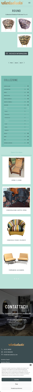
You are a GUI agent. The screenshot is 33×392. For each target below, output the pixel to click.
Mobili (15, 92)
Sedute (15, 108)
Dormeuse (15, 114)
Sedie (15, 127)
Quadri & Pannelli (15, 101)
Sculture (15, 105)
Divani (15, 111)
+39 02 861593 (7, 349)
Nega (16, 384)
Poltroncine (15, 117)
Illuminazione (15, 89)
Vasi (15, 139)
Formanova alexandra (16, 270)
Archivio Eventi (5, 359)
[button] (30, 365)
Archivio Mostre (5, 362)
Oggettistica (15, 95)
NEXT (21, 63)
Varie (15, 136)
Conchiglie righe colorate (16, 240)
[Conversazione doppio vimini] (16, 197)
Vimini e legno (17, 180)
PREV (11, 63)
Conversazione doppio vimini (16, 210)
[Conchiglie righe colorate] (16, 227)
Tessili (14, 133)
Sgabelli (15, 130)
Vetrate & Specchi (14, 142)
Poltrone (15, 120)
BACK (16, 63)
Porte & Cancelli (14, 98)
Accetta (16, 379)
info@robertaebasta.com (11, 354)
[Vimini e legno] (16, 167)
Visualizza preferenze (16, 388)
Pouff (15, 123)
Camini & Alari (14, 86)
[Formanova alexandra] (16, 257)
